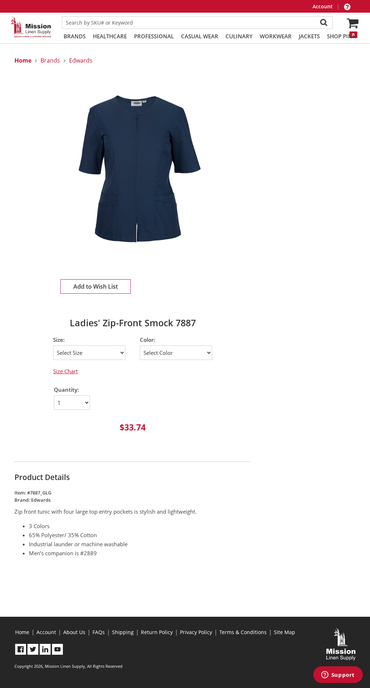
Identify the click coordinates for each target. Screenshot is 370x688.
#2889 (88, 553)
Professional (154, 36)
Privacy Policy (196, 632)
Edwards (80, 60)
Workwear (276, 36)
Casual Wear (199, 36)
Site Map (284, 632)
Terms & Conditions (243, 632)
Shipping (123, 632)
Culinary (239, 36)
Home (22, 632)
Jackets (309, 36)
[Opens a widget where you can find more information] (338, 675)
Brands (75, 36)
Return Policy (157, 632)
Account (323, 6)
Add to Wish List (95, 286)
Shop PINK (341, 36)
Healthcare (110, 36)
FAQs (98, 632)
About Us (74, 632)
